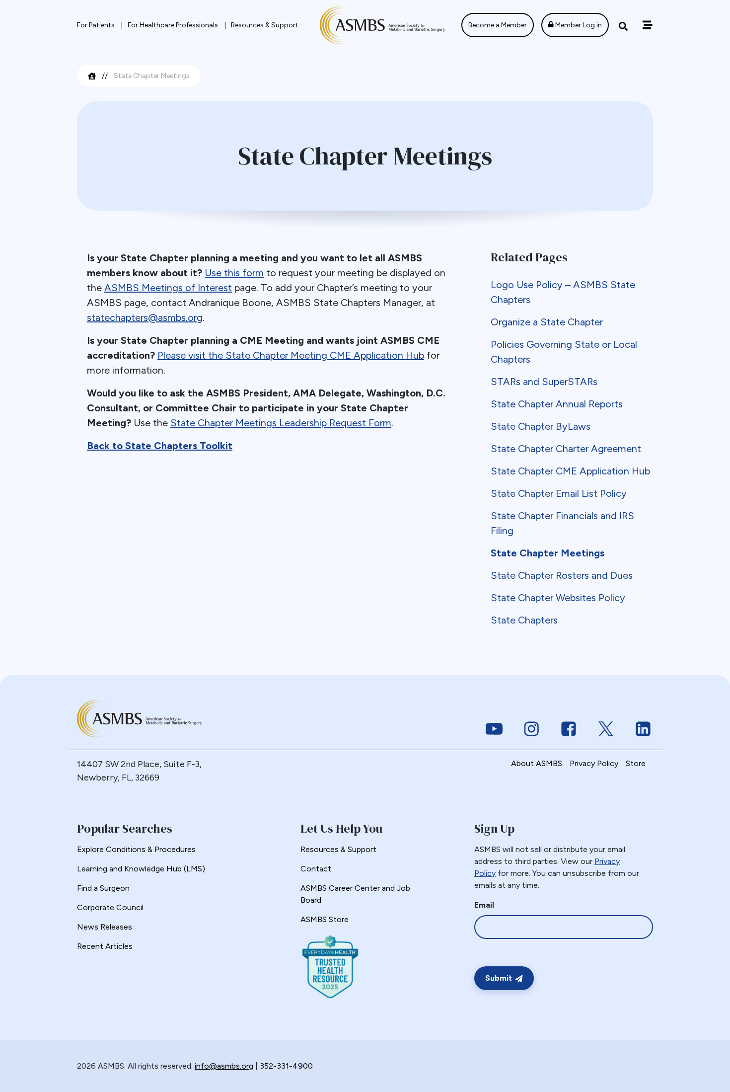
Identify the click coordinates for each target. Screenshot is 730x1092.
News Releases (104, 927)
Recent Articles (105, 946)
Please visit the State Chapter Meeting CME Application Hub (290, 355)
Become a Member (497, 25)
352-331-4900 (286, 1066)
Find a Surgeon (103, 888)
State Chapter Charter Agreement (566, 449)
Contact (315, 868)
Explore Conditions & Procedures (136, 849)
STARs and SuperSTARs (544, 382)
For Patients (96, 25)
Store (636, 763)
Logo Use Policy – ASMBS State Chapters (563, 292)
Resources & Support (264, 25)
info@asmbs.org (224, 1066)
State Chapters (524, 620)
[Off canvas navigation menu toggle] (647, 25)
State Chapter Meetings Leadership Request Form (280, 423)
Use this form (234, 273)
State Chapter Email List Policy (559, 493)
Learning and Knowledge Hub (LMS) (141, 868)
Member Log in (578, 25)
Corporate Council (110, 907)
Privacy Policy (594, 763)
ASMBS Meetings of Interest (168, 288)
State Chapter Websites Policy (558, 598)
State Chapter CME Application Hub (570, 471)
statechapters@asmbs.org (145, 317)
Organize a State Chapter (547, 322)
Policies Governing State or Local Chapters (564, 351)
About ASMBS (536, 763)
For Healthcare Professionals (173, 25)
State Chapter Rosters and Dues (562, 575)
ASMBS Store (324, 919)
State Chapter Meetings (547, 553)
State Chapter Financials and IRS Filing (562, 523)
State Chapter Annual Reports (557, 404)
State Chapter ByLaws (540, 426)
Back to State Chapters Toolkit (159, 446)
